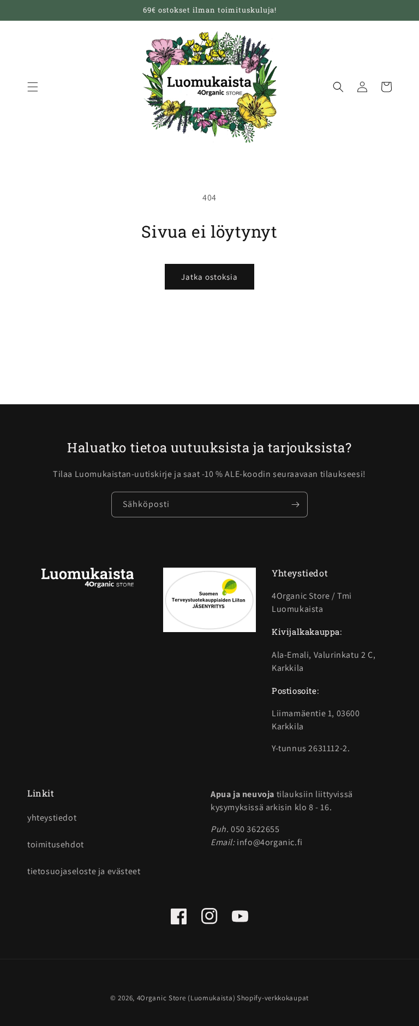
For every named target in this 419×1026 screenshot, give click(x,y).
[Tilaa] (295, 504)
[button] (33, 87)
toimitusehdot (55, 844)
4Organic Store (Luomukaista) (186, 998)
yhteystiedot (51, 817)
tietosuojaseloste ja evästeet (83, 871)
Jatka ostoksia (209, 277)
